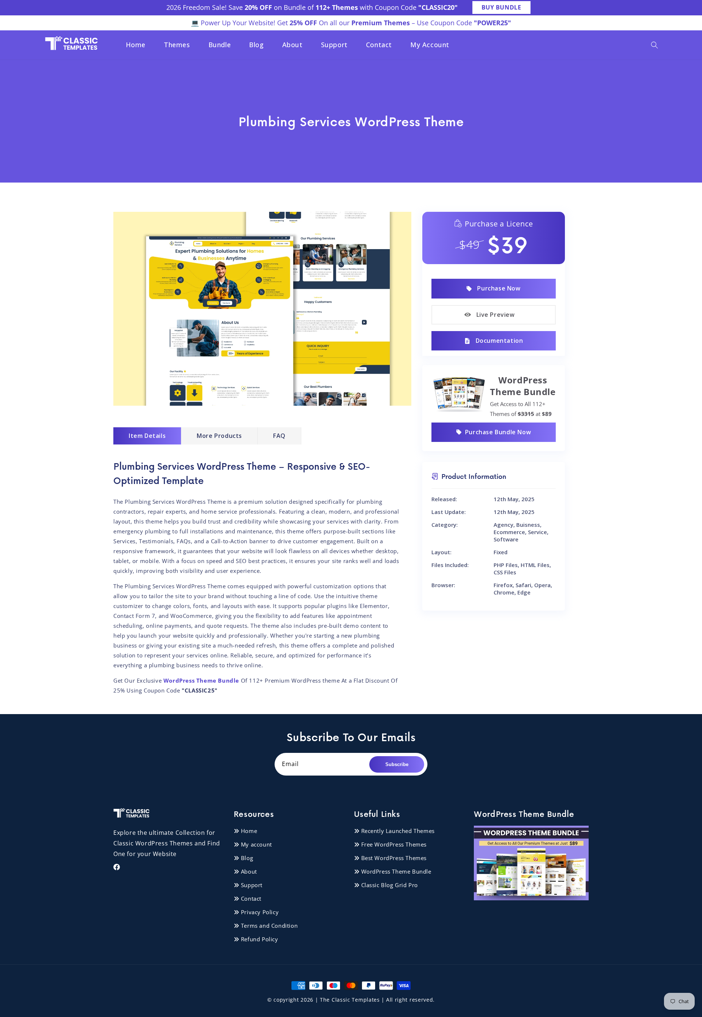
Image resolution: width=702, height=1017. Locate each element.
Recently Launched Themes (398, 830)
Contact (251, 898)
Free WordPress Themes (394, 844)
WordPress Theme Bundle (396, 871)
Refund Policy (259, 939)
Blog (247, 858)
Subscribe (396, 764)
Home (249, 830)
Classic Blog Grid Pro (389, 885)
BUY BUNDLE (501, 7)
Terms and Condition (269, 925)
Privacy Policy (260, 912)
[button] (654, 45)
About (249, 871)
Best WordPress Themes (394, 858)
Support (252, 885)
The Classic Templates (350, 999)
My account (256, 844)
